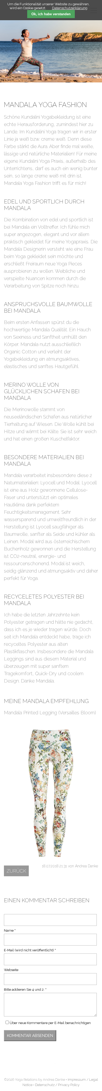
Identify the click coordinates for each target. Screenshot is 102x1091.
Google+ (62, 1067)
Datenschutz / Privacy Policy (57, 1085)
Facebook (40, 1067)
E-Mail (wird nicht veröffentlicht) (30, 950)
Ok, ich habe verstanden (51, 14)
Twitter (51, 1067)
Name (12, 930)
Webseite (11, 970)
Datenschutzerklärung (69, 8)
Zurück (16, 871)
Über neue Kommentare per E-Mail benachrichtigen (50, 1023)
